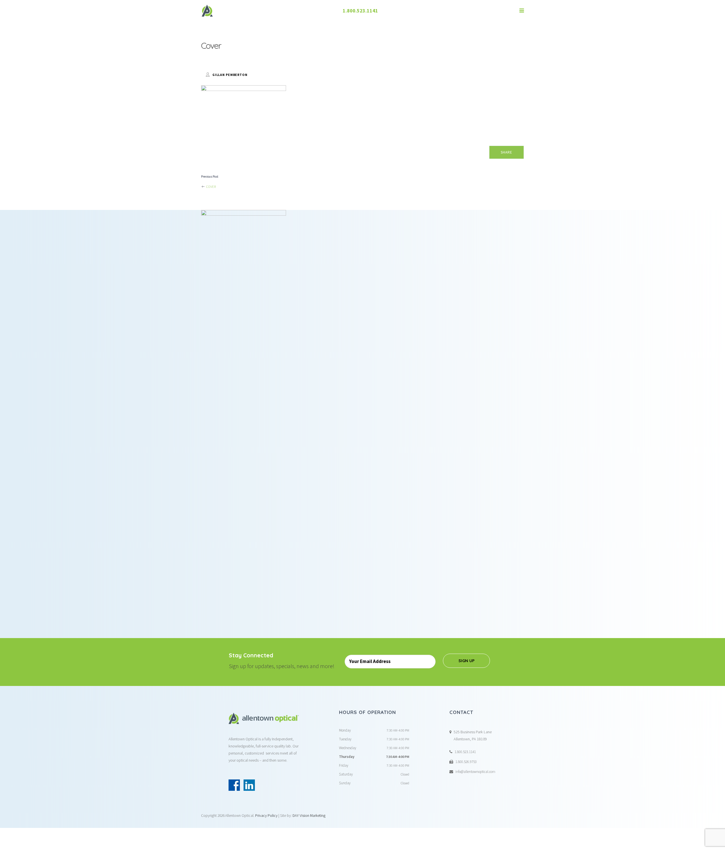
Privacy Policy (266, 815)
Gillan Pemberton (230, 75)
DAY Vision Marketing (309, 815)
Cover (210, 186)
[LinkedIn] (249, 785)
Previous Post (209, 176)
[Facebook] (234, 785)
